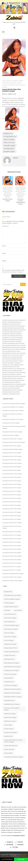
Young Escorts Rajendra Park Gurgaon (13, 573)
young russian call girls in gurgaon (13, 757)
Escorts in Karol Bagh (17, 326)
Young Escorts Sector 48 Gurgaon (11, 508)
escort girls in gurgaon (10, 636)
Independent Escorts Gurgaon (12, 378)
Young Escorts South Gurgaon (10, 435)
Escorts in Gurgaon (8, 332)
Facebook (10, 842)
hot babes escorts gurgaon (11, 670)
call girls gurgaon (9, 603)
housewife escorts (9, 681)
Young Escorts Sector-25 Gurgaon (11, 445)
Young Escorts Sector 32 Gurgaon (11, 538)
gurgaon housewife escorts (11, 651)
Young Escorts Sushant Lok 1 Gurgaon (12, 419)
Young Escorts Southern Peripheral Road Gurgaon (13, 427)
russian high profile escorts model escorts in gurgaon (13, 741)
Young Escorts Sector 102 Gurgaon (12, 463)
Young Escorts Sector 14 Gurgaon (11, 566)
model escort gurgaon (10, 713)
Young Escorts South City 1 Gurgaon (12, 438)
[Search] (14, 27)
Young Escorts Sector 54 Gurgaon (11, 498)
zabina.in (7, 856)
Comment (5, 226)
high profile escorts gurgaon (11, 663)
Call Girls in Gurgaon (15, 337)
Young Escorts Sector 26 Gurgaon (11, 552)
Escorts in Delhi (7, 320)
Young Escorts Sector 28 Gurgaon (11, 549)
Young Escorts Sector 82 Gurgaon (11, 466)
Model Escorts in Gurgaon (10, 80)
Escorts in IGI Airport (18, 330)
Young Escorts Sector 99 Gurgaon (11, 459)
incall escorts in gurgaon (10, 685)
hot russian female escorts (9, 136)
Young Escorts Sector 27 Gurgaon (11, 545)
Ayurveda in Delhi (8, 366)
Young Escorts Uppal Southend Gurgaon (13, 403)
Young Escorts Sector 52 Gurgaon (11, 501)
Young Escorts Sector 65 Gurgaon (11, 484)
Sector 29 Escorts (19, 372)
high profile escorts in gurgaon (12, 666)
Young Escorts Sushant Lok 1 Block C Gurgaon (12, 415)
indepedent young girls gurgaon (12, 689)
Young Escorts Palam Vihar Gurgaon (12, 580)
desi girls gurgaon (9, 633)
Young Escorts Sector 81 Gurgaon (11, 470)
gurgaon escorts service (10, 648)
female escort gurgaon (10, 644)
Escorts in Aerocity (19, 320)
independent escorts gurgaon (11, 704)
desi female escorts (8, 133)
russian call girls (8, 728)
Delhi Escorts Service (9, 345)
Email (4, 253)
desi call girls (18, 610)
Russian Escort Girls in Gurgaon (7, 190)
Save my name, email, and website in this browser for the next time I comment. (13, 271)
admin (6, 94)
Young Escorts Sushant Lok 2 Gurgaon (13, 410)
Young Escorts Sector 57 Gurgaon (11, 491)
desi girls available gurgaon (11, 625)
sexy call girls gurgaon (8, 148)
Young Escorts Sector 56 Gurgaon (11, 487)
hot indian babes (8, 678)
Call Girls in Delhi (14, 355)
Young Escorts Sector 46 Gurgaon (11, 519)
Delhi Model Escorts (18, 349)
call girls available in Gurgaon (12, 599)
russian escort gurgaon (10, 732)
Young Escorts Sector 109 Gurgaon (12, 456)
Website (4, 261)
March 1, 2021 (12, 94)
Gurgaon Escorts (8, 380)
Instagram (9, 844)
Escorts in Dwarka (8, 322)
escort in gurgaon (9, 640)
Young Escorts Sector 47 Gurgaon (11, 512)
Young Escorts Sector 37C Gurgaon (12, 522)
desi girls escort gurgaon (11, 629)
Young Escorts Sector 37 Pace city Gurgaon (11, 527)
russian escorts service (9, 142)
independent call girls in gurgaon (12, 696)
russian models (8, 753)
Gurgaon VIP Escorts (9, 655)
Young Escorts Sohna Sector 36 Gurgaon (13, 442)
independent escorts (9, 700)
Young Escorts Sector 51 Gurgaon (11, 505)
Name (4, 246)
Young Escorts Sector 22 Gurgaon (11, 559)
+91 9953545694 (7, 859)
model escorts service (10, 721)
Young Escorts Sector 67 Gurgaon (11, 480)
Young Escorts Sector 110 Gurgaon (11, 452)
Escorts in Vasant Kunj (9, 328)
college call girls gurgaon (11, 606)
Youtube (15, 847)
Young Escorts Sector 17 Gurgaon (11, 570)
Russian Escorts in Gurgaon (8, 193)
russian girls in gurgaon (9, 145)
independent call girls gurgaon (12, 693)
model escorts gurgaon (9, 139)
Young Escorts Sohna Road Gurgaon (12, 449)
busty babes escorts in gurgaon (12, 595)
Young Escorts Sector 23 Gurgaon (11, 563)
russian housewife (9, 749)
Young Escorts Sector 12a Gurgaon (12, 577)
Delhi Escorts (19, 343)
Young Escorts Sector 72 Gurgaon (11, 477)
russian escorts (8, 736)
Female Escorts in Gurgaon (16, 376)
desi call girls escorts (10, 614)
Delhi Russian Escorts (9, 351)
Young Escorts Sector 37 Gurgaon (11, 535)
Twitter (20, 842)
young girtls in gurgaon (9, 151)
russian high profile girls (10, 745)
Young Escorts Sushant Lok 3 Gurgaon (13, 407)
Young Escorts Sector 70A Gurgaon (12, 473)
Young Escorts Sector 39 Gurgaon (11, 515)
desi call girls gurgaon (10, 618)
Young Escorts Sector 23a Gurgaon (12, 556)
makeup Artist (18, 365)
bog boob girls (8, 591)
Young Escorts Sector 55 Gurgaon (11, 494)
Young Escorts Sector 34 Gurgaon (11, 531)
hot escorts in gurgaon (10, 674)
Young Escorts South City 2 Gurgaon (12, 431)
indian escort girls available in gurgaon (12, 709)
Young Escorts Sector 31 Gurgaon (11, 542)
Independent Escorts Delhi (11, 347)
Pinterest (20, 844)
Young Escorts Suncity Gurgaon (11, 423)
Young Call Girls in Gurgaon (8, 196)
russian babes (8, 725)
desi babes (7, 610)
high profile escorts (9, 659)
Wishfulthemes (23, 856)
